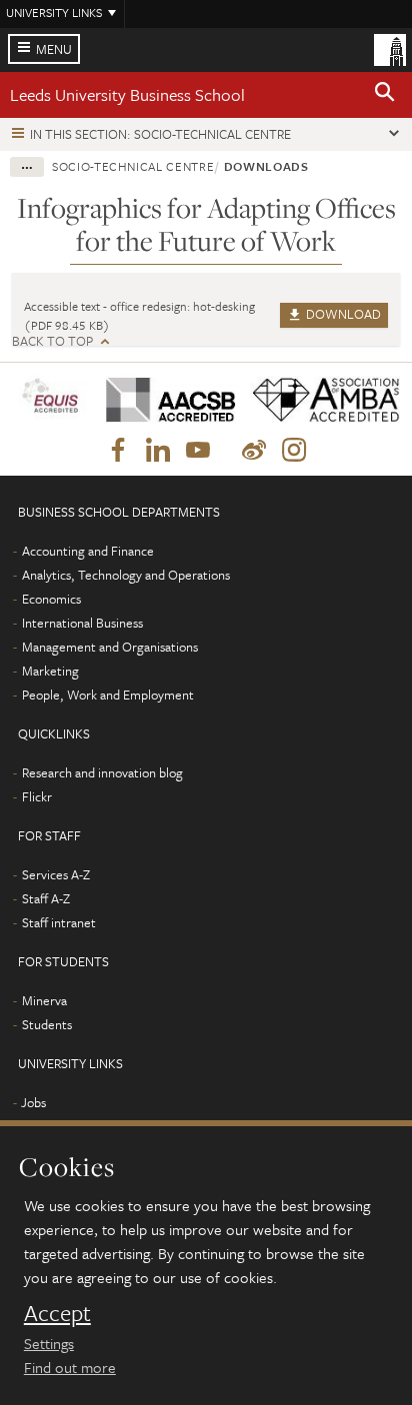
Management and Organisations (110, 647)
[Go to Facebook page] (118, 451)
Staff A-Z (46, 898)
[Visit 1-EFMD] (51, 399)
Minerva (44, 1000)
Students (47, 1024)
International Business (82, 623)
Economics (51, 599)
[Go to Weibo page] (254, 451)
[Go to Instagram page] (294, 451)
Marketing (50, 671)
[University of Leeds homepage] (390, 48)
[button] (385, 95)
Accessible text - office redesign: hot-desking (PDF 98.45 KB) (139, 315)
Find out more (70, 1367)
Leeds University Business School (127, 94)
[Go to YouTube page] (198, 451)
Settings (49, 1343)
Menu (54, 49)
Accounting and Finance (88, 551)
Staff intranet (59, 922)
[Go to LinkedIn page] (158, 451)
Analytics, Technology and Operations (126, 575)
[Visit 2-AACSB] (163, 400)
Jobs (33, 1102)
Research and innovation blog (102, 772)
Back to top (52, 341)
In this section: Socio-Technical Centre (160, 134)
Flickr (37, 796)
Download (342, 314)
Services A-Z (56, 874)
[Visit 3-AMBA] (318, 400)
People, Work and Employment (108, 694)
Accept (57, 1313)
